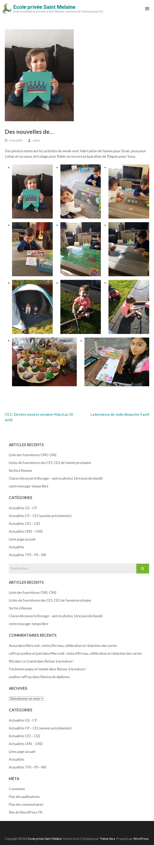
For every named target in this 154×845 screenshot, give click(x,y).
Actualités (16, 547)
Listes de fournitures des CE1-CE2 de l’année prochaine (50, 463)
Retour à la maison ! (59, 661)
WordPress (141, 838)
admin (36, 140)
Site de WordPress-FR (25, 812)
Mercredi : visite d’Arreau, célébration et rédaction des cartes (71, 645)
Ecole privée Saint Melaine (44, 7)
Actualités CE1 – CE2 (24, 523)
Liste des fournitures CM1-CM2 (33, 455)
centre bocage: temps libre (28, 486)
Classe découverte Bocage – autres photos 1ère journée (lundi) (56, 478)
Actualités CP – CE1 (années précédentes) (40, 516)
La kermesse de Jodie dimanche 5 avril (119, 414)
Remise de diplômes (55, 677)
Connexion (17, 789)
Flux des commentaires (26, 804)
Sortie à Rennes (20, 470)
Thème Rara (107, 838)
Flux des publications (24, 797)
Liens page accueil (22, 539)
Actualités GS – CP (23, 508)
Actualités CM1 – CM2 (26, 531)
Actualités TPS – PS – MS (27, 555)
